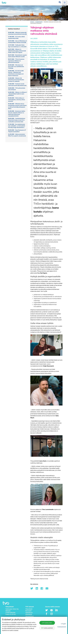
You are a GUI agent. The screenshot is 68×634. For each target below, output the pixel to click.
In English (63, 623)
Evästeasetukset (62, 627)
